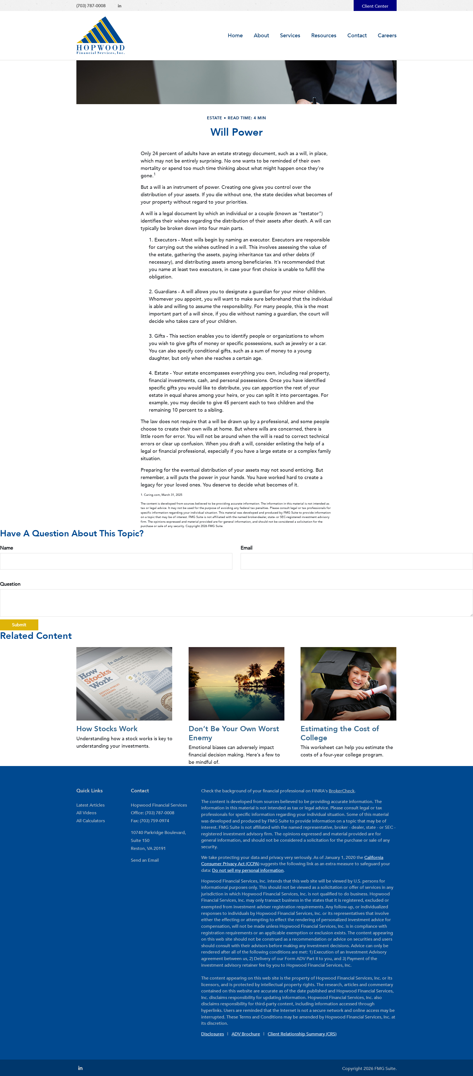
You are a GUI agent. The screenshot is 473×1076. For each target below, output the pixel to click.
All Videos (86, 813)
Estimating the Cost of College (340, 733)
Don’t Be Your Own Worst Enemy (234, 733)
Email (246, 548)
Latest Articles (90, 805)
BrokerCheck (341, 791)
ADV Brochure (246, 1034)
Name (6, 548)
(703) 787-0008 (91, 6)
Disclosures (212, 1034)
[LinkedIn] (119, 6)
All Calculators (90, 821)
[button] (261, 35)
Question (10, 584)
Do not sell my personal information (248, 870)
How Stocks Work (107, 729)
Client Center (375, 6)
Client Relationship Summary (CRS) (302, 1034)
